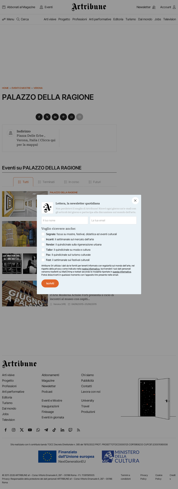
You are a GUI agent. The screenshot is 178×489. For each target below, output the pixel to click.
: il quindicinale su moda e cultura (68, 249)
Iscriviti (50, 283)
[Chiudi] (135, 200)
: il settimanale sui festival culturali (68, 260)
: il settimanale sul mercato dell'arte (70, 239)
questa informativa (122, 271)
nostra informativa (91, 268)
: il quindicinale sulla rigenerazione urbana (74, 244)
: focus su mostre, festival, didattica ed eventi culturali (81, 234)
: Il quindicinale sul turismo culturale (68, 254)
